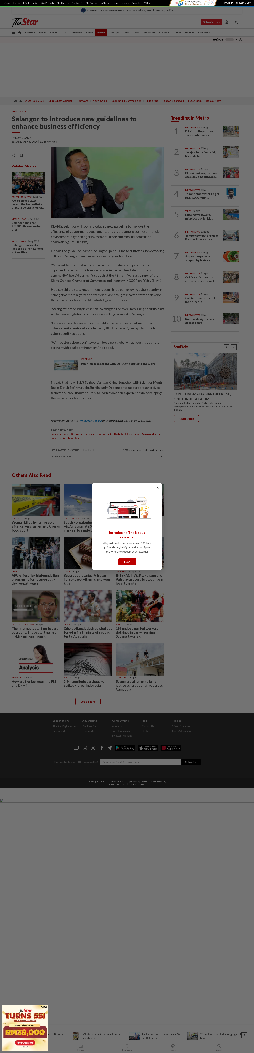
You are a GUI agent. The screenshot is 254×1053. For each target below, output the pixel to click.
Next (127, 561)
